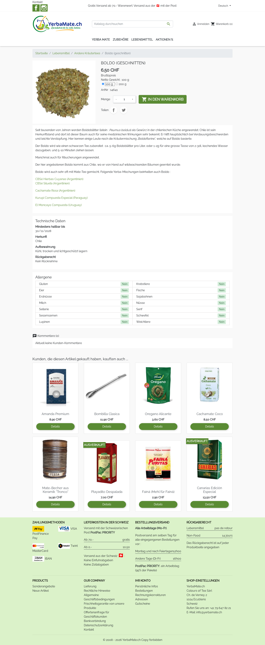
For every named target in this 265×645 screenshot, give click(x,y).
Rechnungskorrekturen (150, 595)
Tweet (123, 110)
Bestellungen (144, 590)
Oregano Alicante (158, 414)
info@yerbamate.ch (209, 612)
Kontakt (37, 2)
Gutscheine (142, 603)
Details (55, 426)
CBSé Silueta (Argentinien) (52, 183)
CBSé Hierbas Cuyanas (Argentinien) (59, 179)
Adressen (141, 599)
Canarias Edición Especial (209, 490)
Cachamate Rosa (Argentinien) (55, 190)
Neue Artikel (40, 590)
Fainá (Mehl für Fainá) (158, 492)
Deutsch (223, 5)
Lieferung (90, 586)
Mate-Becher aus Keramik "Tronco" (55, 490)
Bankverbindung (95, 621)
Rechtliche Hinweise (97, 590)
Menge (105, 99)
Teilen (113, 110)
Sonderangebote (43, 586)
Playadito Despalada (106, 492)
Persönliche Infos (146, 586)
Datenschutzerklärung (98, 625)
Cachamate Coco (209, 414)
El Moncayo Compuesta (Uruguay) (58, 205)
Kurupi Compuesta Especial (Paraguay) (61, 198)
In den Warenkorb (163, 99)
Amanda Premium (55, 414)
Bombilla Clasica (107, 414)
